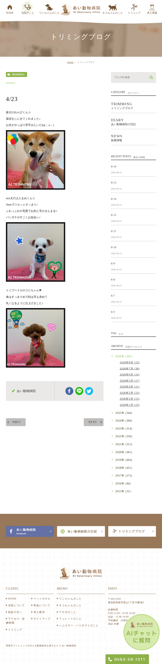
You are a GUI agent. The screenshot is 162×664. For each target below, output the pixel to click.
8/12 (114, 214)
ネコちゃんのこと (70, 605)
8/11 (114, 231)
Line (79, 391)
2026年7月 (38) (130, 368)
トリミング (15, 629)
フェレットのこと (70, 618)
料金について (42, 605)
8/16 (114, 166)
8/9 (113, 263)
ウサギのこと (67, 612)
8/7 (113, 295)
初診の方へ (15, 612)
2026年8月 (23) (130, 362)
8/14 (114, 198)
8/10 (114, 247)
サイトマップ (42, 618)
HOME (70, 62)
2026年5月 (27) (130, 380)
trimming (18, 74)
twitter (89, 391)
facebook (69, 391)
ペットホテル (42, 598)
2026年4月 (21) (130, 386)
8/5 (113, 311)
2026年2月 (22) (130, 398)
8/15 (114, 182)
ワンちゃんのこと (70, 598)
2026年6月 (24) (130, 374)
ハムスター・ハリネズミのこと (79, 625)
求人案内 (39, 612)
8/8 (113, 279)
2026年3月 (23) (130, 392)
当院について (16, 605)
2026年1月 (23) (130, 405)
